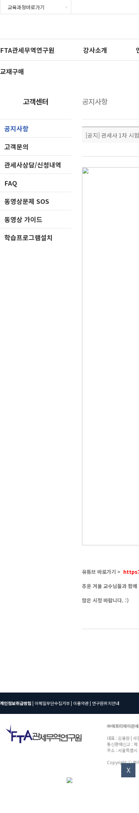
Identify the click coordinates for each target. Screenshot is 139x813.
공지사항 (16, 128)
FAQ (10, 182)
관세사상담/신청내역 (32, 164)
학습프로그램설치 (28, 237)
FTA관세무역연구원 (27, 50)
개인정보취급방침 (15, 703)
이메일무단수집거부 (52, 703)
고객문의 (16, 146)
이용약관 (81, 703)
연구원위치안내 (105, 703)
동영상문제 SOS (26, 201)
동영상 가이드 (23, 219)
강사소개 (95, 50)
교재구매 (12, 71)
